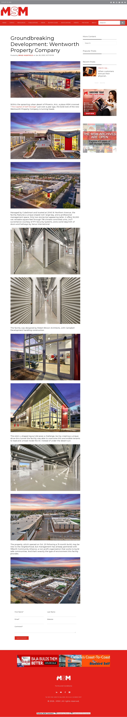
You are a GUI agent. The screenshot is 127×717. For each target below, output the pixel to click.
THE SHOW (85, 22)
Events (76, 22)
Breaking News (63, 713)
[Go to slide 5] (100, 82)
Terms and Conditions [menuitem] (63, 686)
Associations (66, 22)
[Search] (122, 23)
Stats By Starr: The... (107, 68)
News (4, 22)
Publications (33, 22)
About (94, 22)
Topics (12, 22)
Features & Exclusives (81, 713)
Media (43, 22)
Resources (21, 22)
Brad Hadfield (26, 55)
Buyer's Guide (53, 22)
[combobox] (111, 23)
